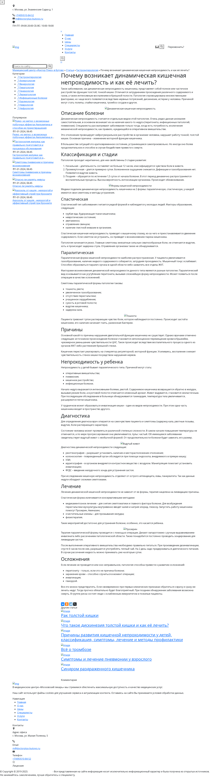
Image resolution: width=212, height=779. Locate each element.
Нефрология (26, 108)
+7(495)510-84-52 (24, 15)
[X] (75, 604)
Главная (69, 35)
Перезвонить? (176, 47)
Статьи (70, 70)
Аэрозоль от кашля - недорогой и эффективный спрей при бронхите (32, 202)
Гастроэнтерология (87, 70)
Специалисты (72, 45)
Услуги (68, 48)
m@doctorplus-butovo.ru (29, 18)
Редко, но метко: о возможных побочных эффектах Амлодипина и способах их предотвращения (32, 137)
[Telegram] (71, 604)
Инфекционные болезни (33, 98)
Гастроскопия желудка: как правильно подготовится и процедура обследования (28, 157)
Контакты (70, 52)
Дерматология (27, 94)
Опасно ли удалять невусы (28, 186)
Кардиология (26, 101)
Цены (68, 41)
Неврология (26, 104)
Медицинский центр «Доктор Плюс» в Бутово (38, 70)
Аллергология (27, 80)
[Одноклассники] (67, 604)
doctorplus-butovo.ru (40, 771)
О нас (68, 38)
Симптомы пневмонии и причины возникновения (32, 173)
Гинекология (26, 91)
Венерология (26, 84)
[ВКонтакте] (62, 604)
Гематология (26, 87)
